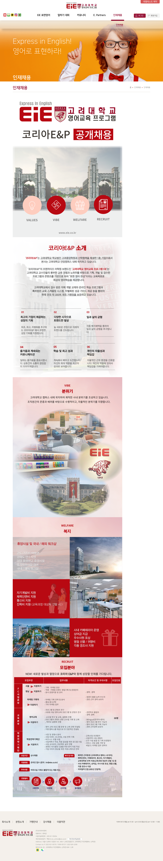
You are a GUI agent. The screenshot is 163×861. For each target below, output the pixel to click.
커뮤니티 (81, 15)
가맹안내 (33, 822)
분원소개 (20, 822)
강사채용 (47, 822)
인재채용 (117, 15)
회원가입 (154, 16)
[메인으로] (81, 5)
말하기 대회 (63, 15)
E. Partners (99, 15)
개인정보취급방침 (74, 839)
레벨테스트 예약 (150, 2)
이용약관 (61, 822)
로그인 (140, 16)
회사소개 (6, 822)
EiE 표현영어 (43, 15)
